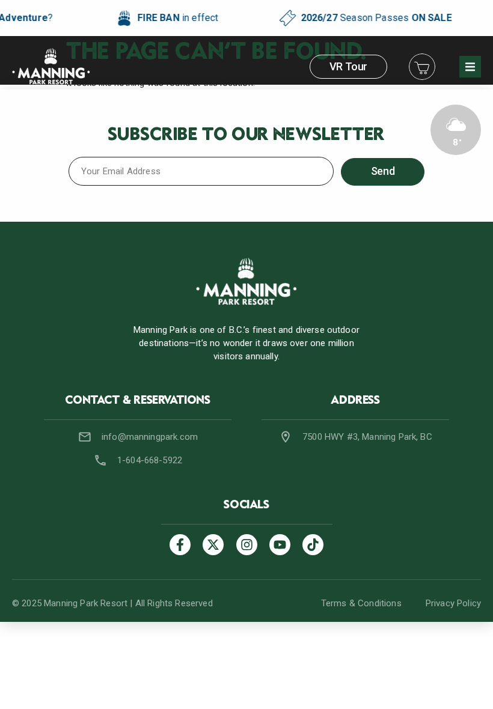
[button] (470, 67)
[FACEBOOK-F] (180, 544)
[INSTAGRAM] (246, 544)
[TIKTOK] (312, 544)
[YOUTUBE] (279, 544)
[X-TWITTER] (213, 544)
